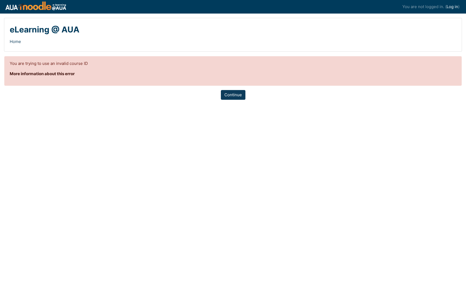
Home (15, 41)
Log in (452, 6)
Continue (233, 94)
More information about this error (42, 73)
